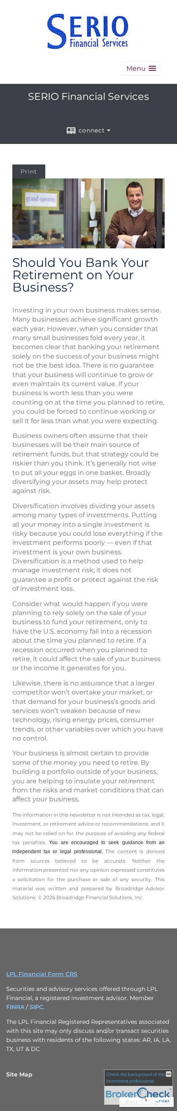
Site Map (19, 1074)
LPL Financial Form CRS (41, 974)
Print (29, 171)
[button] (141, 68)
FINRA (15, 1007)
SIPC (36, 1007)
